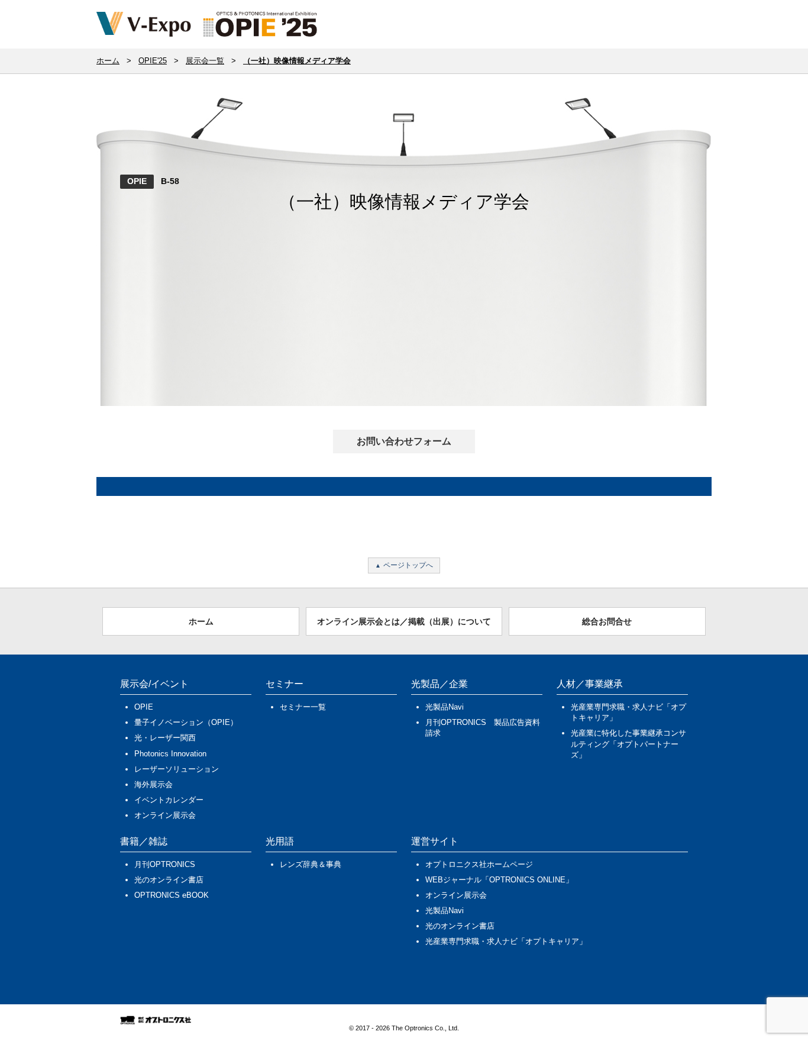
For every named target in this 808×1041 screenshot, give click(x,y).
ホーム (201, 621)
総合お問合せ (607, 621)
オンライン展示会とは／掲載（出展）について (404, 621)
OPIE (137, 181)
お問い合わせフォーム (404, 441)
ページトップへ (408, 565)
